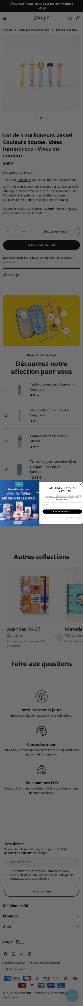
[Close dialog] (80, 484)
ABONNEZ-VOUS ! (62, 511)
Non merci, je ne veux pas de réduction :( (62, 518)
